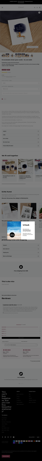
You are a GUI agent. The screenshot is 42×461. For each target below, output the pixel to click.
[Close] (33, 222)
